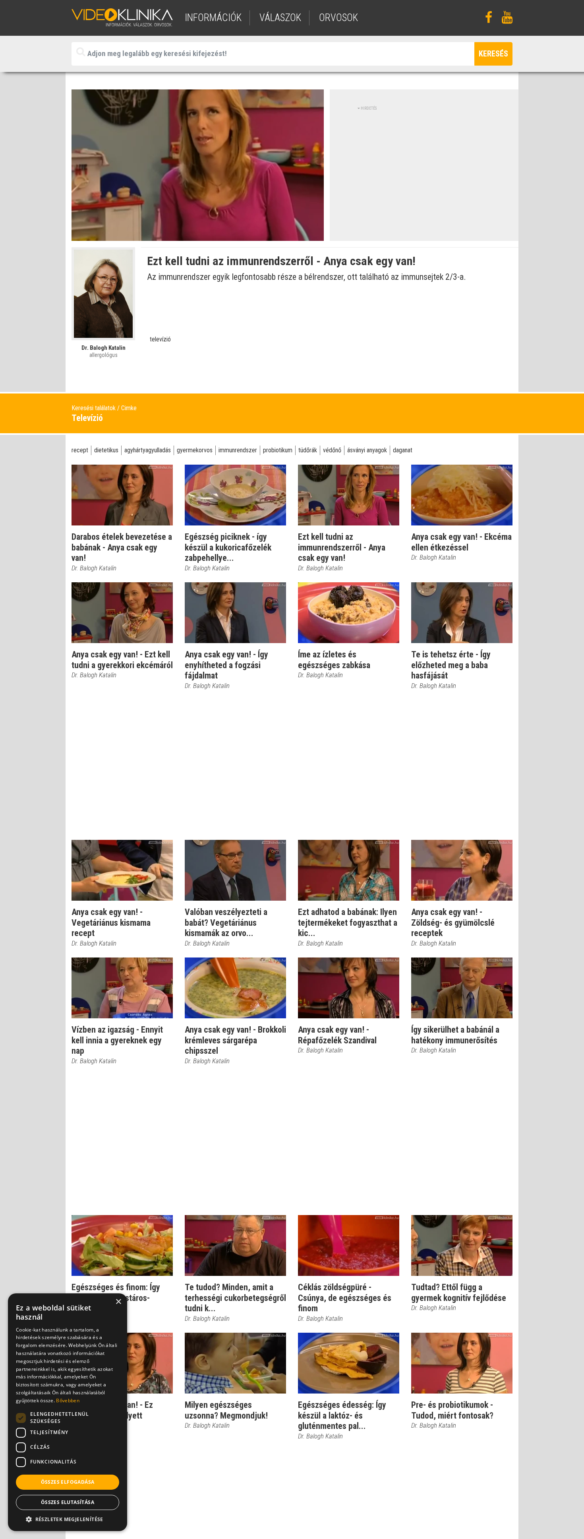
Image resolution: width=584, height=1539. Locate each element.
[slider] (196, 235)
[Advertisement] (424, 167)
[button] (67, 1519)
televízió (160, 339)
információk (213, 17)
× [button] (118, 1302)
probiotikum (277, 450)
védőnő (332, 450)
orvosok (338, 17)
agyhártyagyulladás (147, 450)
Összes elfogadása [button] (68, 1482)
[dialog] (67, 1412)
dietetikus (106, 450)
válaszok (280, 17)
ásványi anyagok (367, 450)
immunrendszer (238, 450)
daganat (402, 450)
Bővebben (67, 1400)
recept (80, 450)
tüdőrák (307, 450)
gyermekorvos (195, 450)
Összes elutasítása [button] (67, 1502)
